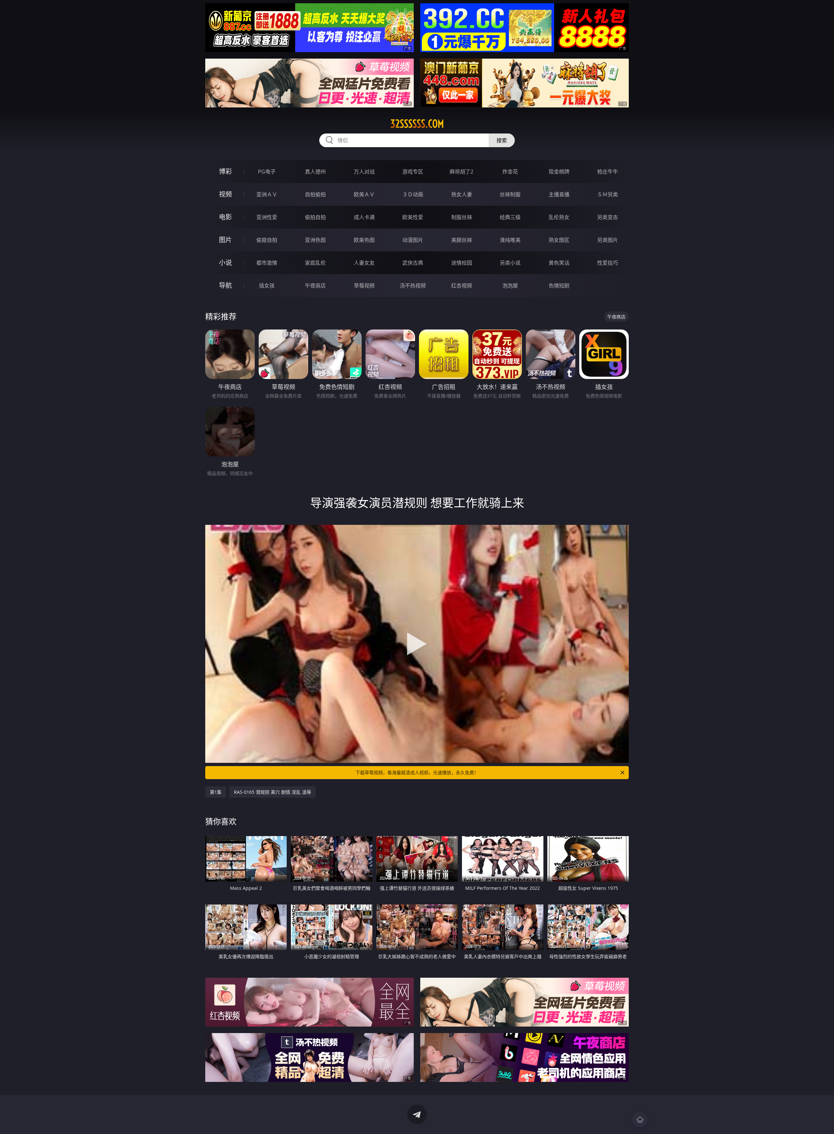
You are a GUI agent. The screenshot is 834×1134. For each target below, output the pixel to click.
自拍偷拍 (315, 194)
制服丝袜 (461, 217)
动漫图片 (412, 240)
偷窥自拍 (266, 240)
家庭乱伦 (315, 262)
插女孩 (267, 285)
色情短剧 (559, 285)
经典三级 (510, 217)
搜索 (501, 140)
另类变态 (607, 217)
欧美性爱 (412, 217)
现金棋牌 (559, 171)
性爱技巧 (607, 262)
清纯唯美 (510, 240)
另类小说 (510, 262)
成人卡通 (364, 217)
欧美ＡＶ (364, 194)
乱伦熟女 (559, 217)
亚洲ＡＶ (266, 194)
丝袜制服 (510, 194)
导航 (225, 285)
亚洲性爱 (266, 217)
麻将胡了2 (461, 171)
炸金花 (510, 171)
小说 (225, 262)
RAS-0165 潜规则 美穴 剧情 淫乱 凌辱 (272, 792)
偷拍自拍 (315, 217)
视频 (225, 194)
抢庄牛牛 (607, 171)
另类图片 (607, 240)
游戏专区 (412, 171)
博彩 (225, 171)
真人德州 (315, 171)
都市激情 (266, 262)
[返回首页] (640, 1119)
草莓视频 (364, 285)
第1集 (216, 792)
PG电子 (267, 171)
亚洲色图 (315, 240)
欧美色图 (364, 240)
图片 (225, 239)
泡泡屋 (510, 285)
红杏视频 (461, 285)
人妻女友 (364, 262)
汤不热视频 (413, 285)
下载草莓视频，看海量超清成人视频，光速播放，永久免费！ (417, 772)
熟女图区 (559, 240)
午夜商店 (315, 285)
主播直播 (559, 194)
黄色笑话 (559, 262)
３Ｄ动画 (412, 194)
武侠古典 (412, 262)
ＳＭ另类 (607, 194)
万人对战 (364, 171)
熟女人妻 (461, 194)
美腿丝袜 (461, 240)
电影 (225, 217)
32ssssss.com (417, 123)
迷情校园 (461, 262)
